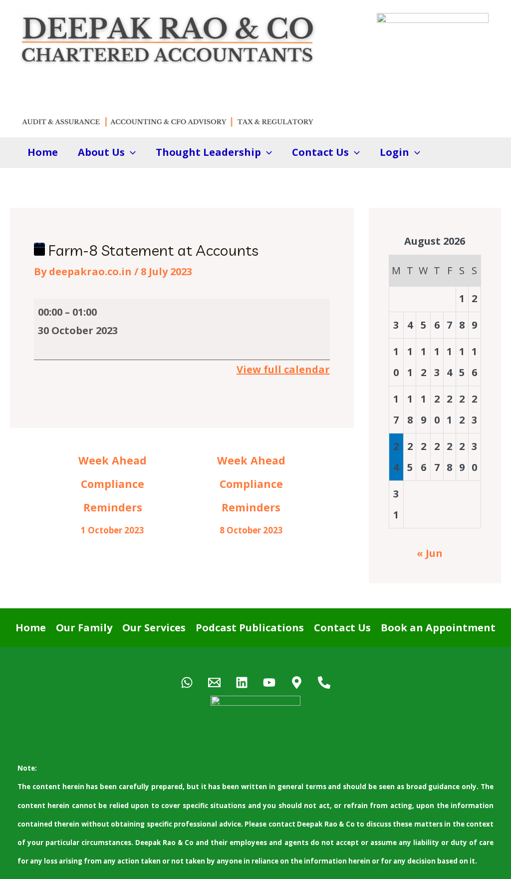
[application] (130, 152)
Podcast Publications (250, 627)
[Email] (214, 682)
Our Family (84, 627)
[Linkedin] (242, 682)
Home (42, 152)
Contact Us (342, 627)
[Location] (296, 682)
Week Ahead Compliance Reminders (112, 463)
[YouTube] (269, 682)
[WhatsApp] (187, 682)
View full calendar (283, 369)
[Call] (324, 682)
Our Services (154, 627)
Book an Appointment (438, 627)
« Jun (430, 553)
